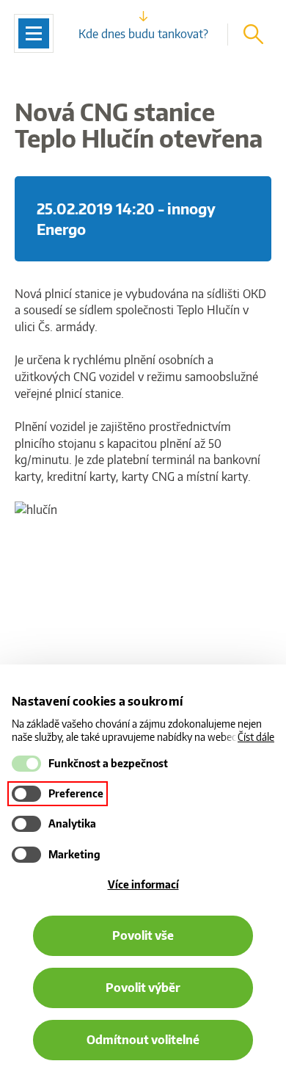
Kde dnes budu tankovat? (143, 33)
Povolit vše (143, 935)
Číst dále (256, 737)
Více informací (143, 884)
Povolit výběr (143, 987)
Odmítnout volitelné (143, 1039)
